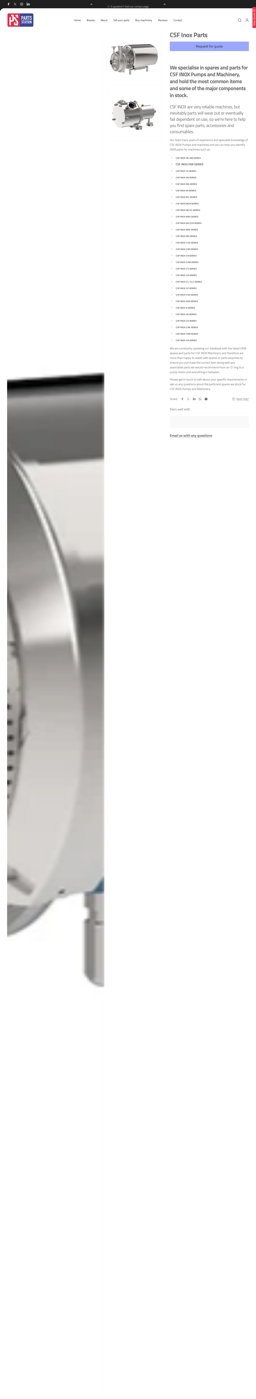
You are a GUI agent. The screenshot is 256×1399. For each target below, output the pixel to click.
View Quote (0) (254, 17)
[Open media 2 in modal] (134, 58)
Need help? (242, 399)
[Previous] (91, 4)
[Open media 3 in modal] (134, 115)
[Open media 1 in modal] (55, 714)
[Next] (164, 4)
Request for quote (209, 46)
